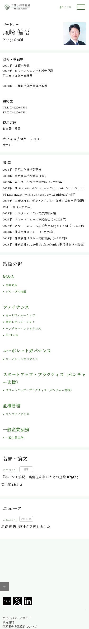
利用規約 (8, 622)
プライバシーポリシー (17, 617)
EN (69, 7)
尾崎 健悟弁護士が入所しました (25, 526)
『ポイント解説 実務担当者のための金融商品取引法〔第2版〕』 (40, 480)
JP (61, 7)
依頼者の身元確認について (20, 626)
